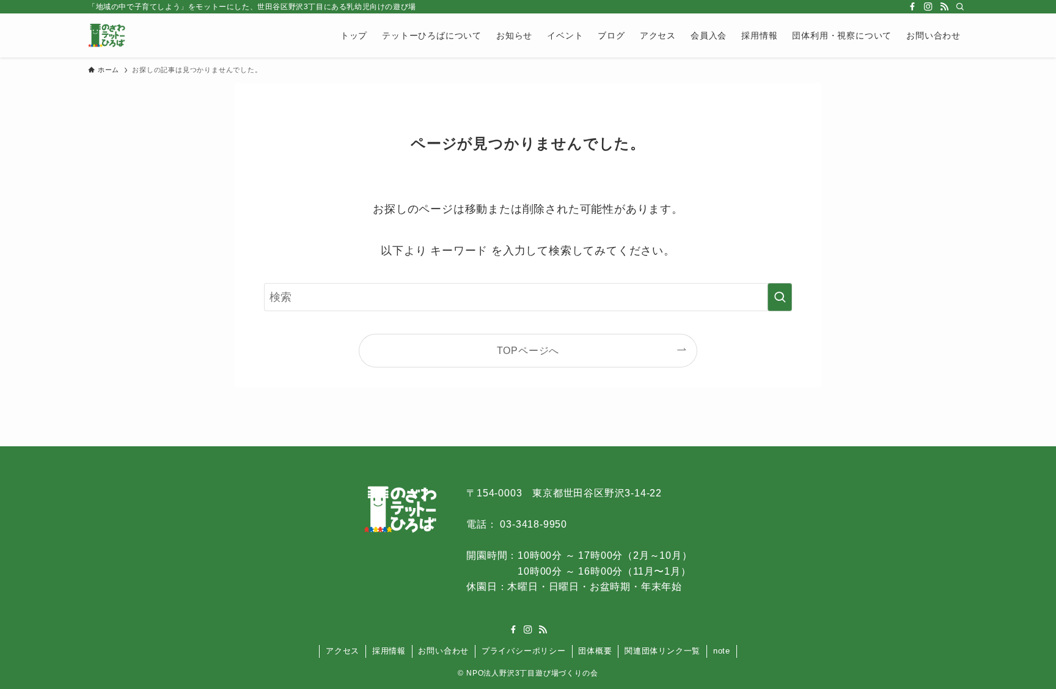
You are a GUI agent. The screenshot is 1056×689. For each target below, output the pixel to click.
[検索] (960, 6)
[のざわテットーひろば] (106, 35)
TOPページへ (528, 350)
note (721, 650)
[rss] (944, 6)
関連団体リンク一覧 (662, 650)
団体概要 (595, 650)
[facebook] (912, 6)
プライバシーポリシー (524, 650)
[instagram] (928, 6)
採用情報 (389, 650)
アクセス (342, 650)
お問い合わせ (443, 650)
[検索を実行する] (780, 297)
